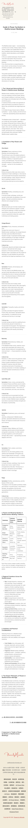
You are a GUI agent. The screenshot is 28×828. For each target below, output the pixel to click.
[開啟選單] (25, 8)
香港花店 (18, 782)
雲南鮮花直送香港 (7, 803)
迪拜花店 (11, 797)
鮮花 (23, 782)
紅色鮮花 (5, 800)
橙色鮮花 (16, 803)
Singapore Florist (14, 812)
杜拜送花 (21, 788)
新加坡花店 (14, 788)
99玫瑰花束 (7, 809)
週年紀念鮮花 (6, 806)
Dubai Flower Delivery (17, 809)
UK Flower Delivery (14, 800)
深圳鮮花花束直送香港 (14, 791)
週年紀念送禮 (7, 779)
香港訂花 (4, 791)
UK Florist (7, 794)
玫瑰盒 (5, 782)
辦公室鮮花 (7, 788)
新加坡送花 (14, 794)
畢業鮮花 (22, 803)
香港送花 (12, 785)
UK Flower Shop (20, 785)
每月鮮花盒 (21, 779)
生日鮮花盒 (11, 782)
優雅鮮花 (5, 797)
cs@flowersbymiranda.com (14, 762)
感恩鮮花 (23, 797)
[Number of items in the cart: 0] (15, 11)
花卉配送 (6, 785)
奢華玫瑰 (23, 791)
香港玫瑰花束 (21, 806)
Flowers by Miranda (19, 817)
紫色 (4, 770)
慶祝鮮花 (17, 797)
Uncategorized (14, 23)
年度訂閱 (14, 779)
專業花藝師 (21, 794)
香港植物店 (14, 806)
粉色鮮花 (22, 800)
